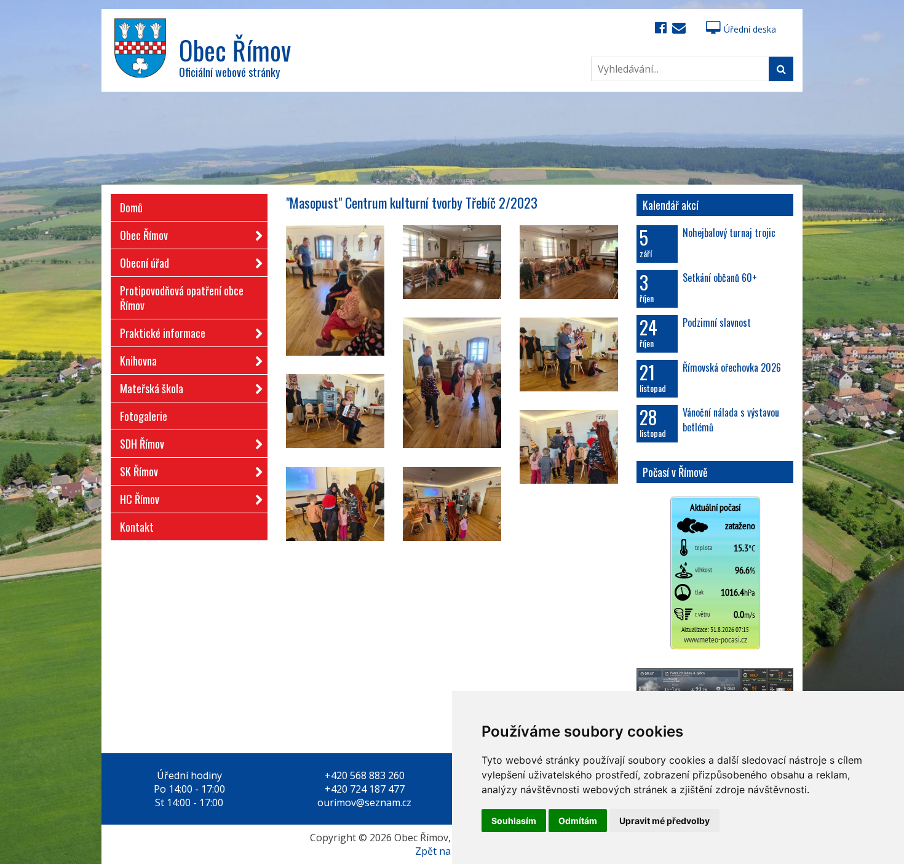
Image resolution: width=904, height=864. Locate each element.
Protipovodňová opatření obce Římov (182, 297)
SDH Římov (142, 444)
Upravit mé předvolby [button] (664, 820)
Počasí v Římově (675, 472)
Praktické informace (162, 333)
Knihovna (138, 361)
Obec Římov (144, 235)
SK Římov (139, 471)
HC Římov (139, 499)
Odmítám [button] (577, 820)
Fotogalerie (143, 416)
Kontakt (137, 527)
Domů (131, 207)
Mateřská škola (151, 388)
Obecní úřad (144, 263)
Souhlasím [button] (513, 820)
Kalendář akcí (671, 205)
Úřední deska (750, 29)
